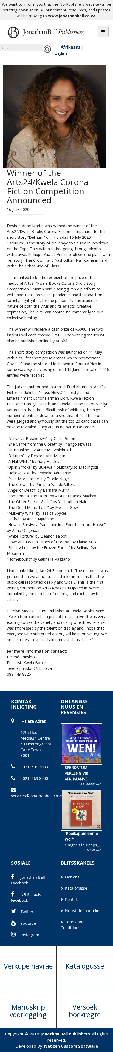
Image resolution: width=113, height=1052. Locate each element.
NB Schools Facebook (26, 897)
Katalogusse (75, 888)
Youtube (28, 923)
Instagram (30, 934)
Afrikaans (70, 47)
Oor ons (72, 877)
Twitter (27, 911)
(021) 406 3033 (34, 766)
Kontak (71, 899)
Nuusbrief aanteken (83, 910)
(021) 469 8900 (34, 778)
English (61, 53)
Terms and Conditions (73, 924)
